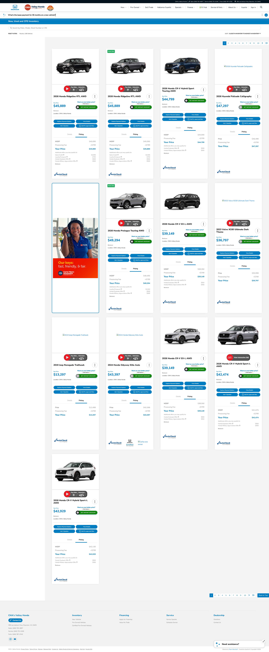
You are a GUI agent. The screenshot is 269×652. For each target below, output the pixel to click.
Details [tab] (69, 134)
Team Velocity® (233, 649)
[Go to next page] (262, 43)
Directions (217, 619)
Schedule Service (171, 622)
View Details (86, 121)
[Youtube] (15, 639)
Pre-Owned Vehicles (79, 622)
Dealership (219, 615)
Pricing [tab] (81, 134)
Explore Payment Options (64, 121)
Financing (124, 615)
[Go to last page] (266, 43)
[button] (94, 96)
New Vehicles (76, 619)
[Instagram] (10, 639)
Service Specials (171, 619)
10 (258, 43)
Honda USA (89, 649)
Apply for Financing (125, 619)
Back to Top (263, 595)
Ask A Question (64, 126)
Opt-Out (82, 649)
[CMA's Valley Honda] (26, 7)
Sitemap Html (47, 649)
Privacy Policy (25, 649)
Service (170, 615)
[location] (235, 1)
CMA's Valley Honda (14, 649)
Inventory (77, 615)
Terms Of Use (33, 649)
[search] (261, 7)
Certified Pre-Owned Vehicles (82, 626)
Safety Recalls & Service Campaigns (69, 649)
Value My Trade (124, 622)
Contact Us (16, 620)
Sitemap (40, 649)
